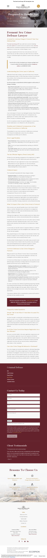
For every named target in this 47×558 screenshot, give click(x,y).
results (13, 45)
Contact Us (23, 523)
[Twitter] (22, 541)
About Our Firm (23, 514)
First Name (10, 394)
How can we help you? (12, 413)
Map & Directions (15, 535)
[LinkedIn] (27, 541)
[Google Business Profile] (25, 541)
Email (9, 405)
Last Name (10, 398)
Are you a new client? (12, 409)
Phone (9, 401)
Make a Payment (23, 521)
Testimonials (23, 518)
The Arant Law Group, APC (13, 44)
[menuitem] (23, 371)
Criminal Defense (23, 516)
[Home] (23, 6)
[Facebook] (19, 541)
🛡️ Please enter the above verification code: (16, 423)
